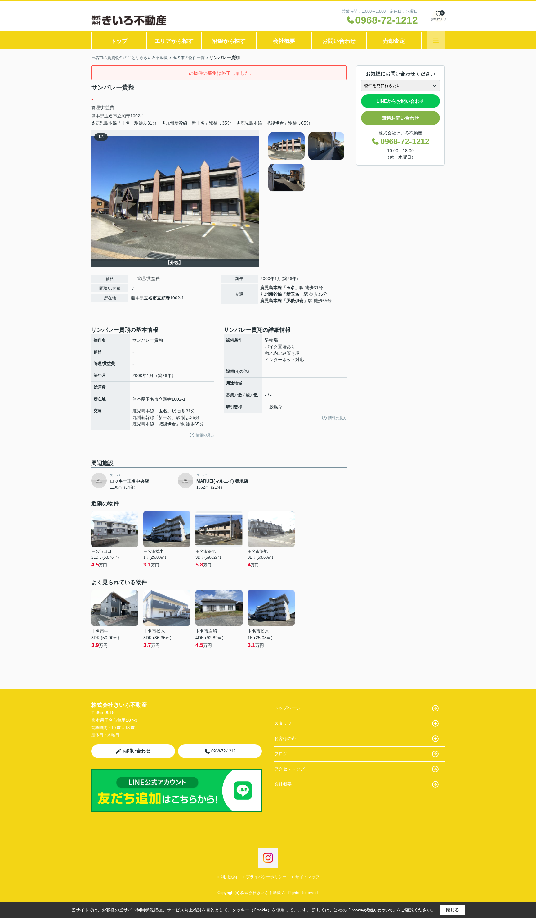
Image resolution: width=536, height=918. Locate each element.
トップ (119, 41)
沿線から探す (229, 41)
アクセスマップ (289, 768)
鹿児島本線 (271, 287)
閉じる (452, 909)
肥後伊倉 (295, 300)
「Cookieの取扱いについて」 (371, 910)
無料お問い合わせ (400, 117)
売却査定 (394, 41)
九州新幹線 (271, 294)
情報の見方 (205, 435)
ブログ (280, 753)
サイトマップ (307, 877)
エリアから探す (174, 41)
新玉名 (292, 294)
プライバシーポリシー (266, 877)
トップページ (287, 708)
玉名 (290, 287)
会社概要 (284, 41)
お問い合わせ (339, 41)
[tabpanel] (306, 161)
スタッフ (283, 723)
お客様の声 (285, 738)
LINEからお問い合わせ (400, 101)
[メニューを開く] (436, 40)
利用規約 (229, 877)
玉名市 (110, 115)
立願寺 (123, 115)
